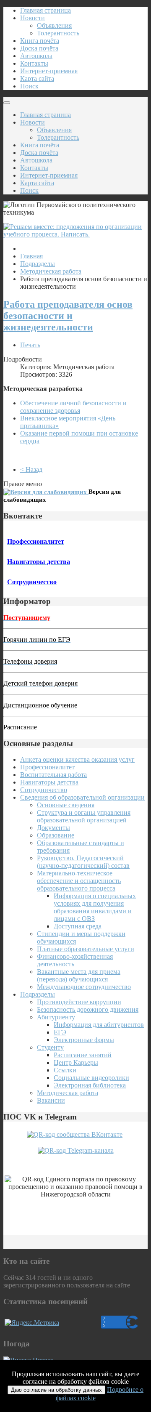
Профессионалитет (47, 767)
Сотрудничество (43, 789)
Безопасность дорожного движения (87, 1009)
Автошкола (36, 55)
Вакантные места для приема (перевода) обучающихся (78, 975)
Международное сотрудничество (84, 986)
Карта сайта (37, 78)
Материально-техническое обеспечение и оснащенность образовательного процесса (79, 881)
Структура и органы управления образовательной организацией (83, 816)
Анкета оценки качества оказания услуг (77, 759)
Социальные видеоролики (91, 1077)
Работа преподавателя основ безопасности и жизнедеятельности (68, 315)
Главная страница (45, 10)
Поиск (29, 86)
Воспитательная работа (53, 774)
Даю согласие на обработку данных (56, 1390)
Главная (31, 256)
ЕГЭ (60, 1032)
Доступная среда (78, 926)
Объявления (54, 25)
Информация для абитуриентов (99, 1024)
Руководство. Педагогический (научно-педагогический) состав (83, 861)
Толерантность (58, 33)
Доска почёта (39, 48)
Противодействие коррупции (79, 1001)
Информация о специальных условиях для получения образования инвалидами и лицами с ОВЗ (95, 907)
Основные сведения (65, 804)
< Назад (31, 469)
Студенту (50, 1047)
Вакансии (51, 1100)
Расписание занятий (83, 1054)
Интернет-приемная (49, 70)
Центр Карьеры (76, 1062)
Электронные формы (84, 1039)
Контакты (34, 63)
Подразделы (37, 263)
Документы (53, 827)
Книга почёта (39, 40)
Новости (32, 17)
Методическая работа (50, 271)
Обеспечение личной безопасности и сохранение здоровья (73, 406)
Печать (30, 344)
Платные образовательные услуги (85, 948)
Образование (55, 835)
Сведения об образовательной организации (82, 797)
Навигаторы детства (49, 782)
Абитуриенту (56, 1017)
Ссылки (65, 1070)
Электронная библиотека (90, 1085)
